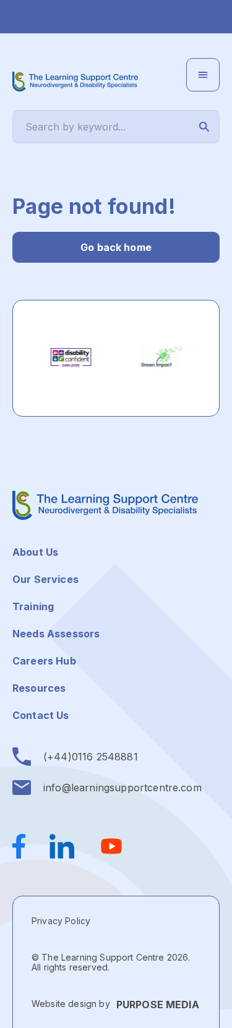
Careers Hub (44, 661)
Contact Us (40, 715)
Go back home (116, 247)
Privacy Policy (61, 920)
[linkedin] (61, 846)
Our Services (45, 579)
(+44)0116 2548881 (90, 756)
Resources (39, 688)
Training (33, 606)
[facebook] (24, 846)
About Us (35, 552)
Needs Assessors (56, 633)
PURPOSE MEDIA (157, 1004)
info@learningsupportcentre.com (122, 787)
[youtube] (111, 846)
